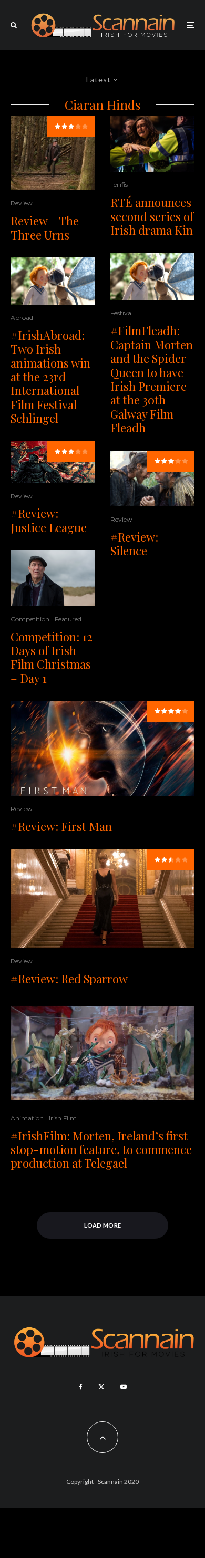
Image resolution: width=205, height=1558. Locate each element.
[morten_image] (102, 1053)
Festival (121, 313)
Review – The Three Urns (45, 228)
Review (22, 203)
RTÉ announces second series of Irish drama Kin (151, 216)
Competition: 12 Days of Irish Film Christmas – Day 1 (52, 657)
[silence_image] (152, 479)
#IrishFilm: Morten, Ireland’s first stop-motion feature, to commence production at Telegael (101, 1149)
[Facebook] (80, 1387)
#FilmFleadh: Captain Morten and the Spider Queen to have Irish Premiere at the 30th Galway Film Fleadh (151, 379)
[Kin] (152, 144)
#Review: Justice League (49, 520)
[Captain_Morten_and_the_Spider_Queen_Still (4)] (152, 276)
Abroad (22, 317)
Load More (102, 1225)
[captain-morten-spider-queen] (53, 281)
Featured (68, 619)
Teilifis (119, 185)
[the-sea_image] (53, 578)
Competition (30, 619)
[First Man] (102, 748)
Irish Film (63, 1118)
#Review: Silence (134, 544)
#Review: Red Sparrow (69, 978)
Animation (27, 1118)
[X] (101, 1387)
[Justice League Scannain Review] (53, 462)
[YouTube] (123, 1387)
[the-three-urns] (53, 153)
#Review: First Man (61, 826)
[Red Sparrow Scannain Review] (102, 898)
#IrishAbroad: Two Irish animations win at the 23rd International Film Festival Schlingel (50, 376)
